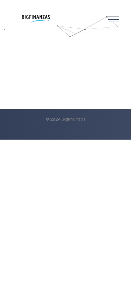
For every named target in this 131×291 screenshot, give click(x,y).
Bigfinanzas (74, 119)
